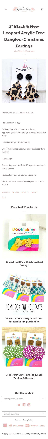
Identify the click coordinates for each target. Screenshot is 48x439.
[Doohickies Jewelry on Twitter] (19, 405)
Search (17, 420)
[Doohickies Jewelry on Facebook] (24, 405)
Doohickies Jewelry (23, 434)
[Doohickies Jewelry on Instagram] (28, 405)
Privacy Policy (28, 420)
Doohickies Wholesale (24, 51)
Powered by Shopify (38, 434)
